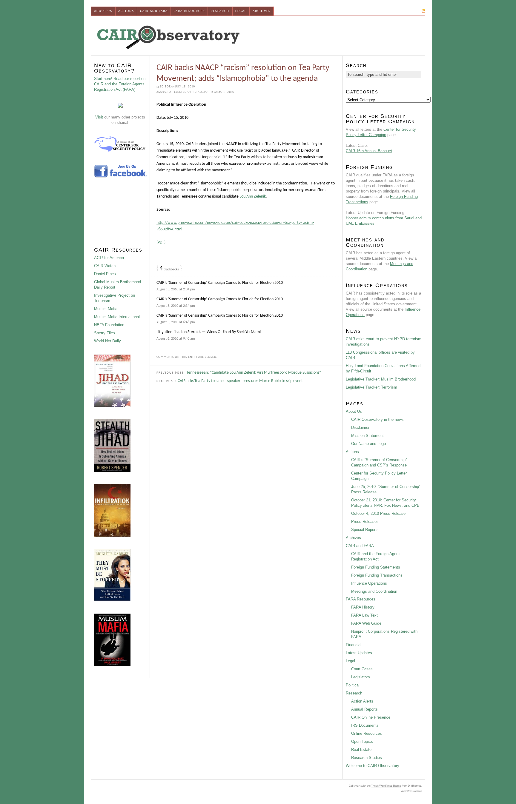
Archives (262, 11)
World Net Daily (107, 341)
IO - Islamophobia (219, 92)
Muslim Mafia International (117, 317)
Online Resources (366, 733)
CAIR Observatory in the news (377, 419)
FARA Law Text (364, 615)
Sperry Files (104, 333)
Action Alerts (362, 701)
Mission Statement (367, 435)
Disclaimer (360, 427)
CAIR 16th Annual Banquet (369, 151)
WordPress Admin (411, 791)
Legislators (360, 677)
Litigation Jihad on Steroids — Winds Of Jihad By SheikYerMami (208, 332)
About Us (103, 11)
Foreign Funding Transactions (377, 575)
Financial (353, 645)
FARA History (362, 607)
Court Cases (362, 669)
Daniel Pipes (105, 274)
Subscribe (410, 10)
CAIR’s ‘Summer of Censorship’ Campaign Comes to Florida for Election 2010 (219, 283)
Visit (99, 117)
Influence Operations (369, 583)
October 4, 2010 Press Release (378, 513)
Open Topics (362, 741)
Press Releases (365, 521)
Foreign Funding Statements (375, 567)
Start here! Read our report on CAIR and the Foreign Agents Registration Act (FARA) (119, 84)
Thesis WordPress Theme (386, 786)
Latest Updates (359, 653)
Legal (241, 11)
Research (220, 11)
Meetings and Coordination (374, 591)
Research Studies (366, 757)
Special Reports (365, 529)
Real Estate (361, 749)
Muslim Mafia (105, 308)
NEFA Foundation (109, 325)
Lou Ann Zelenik (252, 196)
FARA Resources (189, 11)
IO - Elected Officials (185, 92)
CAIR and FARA (154, 11)
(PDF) (160, 242)
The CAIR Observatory (200, 35)
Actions (126, 11)
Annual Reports (364, 709)
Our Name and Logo (368, 443)
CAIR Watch (105, 266)
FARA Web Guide (366, 623)
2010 (162, 92)
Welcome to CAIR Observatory (372, 765)
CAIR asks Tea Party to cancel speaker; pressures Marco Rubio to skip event (240, 381)
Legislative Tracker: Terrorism (371, 387)
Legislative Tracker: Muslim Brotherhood (381, 379)
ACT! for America (109, 257)
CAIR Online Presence (370, 717)
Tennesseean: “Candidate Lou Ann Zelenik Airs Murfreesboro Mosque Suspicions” (253, 372)
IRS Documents (365, 725)
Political (353, 685)
